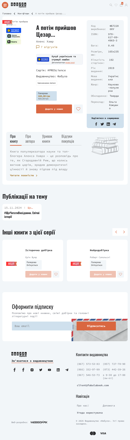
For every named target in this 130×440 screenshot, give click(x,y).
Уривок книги (47, 138)
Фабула (62, 76)
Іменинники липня (46, 83)
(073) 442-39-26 (114, 369)
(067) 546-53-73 (88, 375)
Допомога (109, 405)
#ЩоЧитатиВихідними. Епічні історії (21, 214)
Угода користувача (90, 412)
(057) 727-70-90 (114, 363)
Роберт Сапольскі (100, 257)
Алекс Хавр (45, 41)
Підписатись (96, 326)
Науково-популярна (113, 87)
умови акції (70, 62)
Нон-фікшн (23, 13)
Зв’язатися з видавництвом (32, 361)
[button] (96, 124)
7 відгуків (49, 47)
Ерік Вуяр (31, 257)
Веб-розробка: (19, 422)
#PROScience (56, 70)
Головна (6, 13)
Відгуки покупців (68, 138)
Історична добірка (38, 250)
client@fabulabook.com (93, 385)
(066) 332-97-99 (88, 369)
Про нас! (83, 405)
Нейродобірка (99, 250)
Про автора (30, 138)
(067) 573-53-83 (88, 363)
